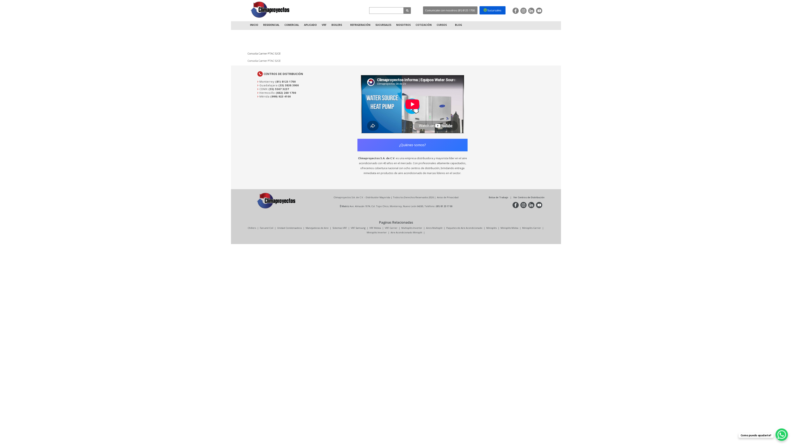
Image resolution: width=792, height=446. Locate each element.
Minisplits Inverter (377, 232)
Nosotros (403, 25)
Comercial (291, 25)
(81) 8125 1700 (285, 81)
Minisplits (491, 227)
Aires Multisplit (434, 227)
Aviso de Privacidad (447, 197)
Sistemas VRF (339, 227)
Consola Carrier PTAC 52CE (264, 53)
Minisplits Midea (509, 227)
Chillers (252, 227)
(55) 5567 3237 (279, 89)
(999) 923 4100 (280, 96)
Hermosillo (267, 93)
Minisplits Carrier (531, 227)
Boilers (336, 25)
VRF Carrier (391, 227)
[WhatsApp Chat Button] (782, 434)
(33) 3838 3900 (288, 85)
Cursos (442, 25)
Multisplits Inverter (411, 227)
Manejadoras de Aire (317, 227)
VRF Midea (375, 227)
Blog (458, 25)
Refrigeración (360, 25)
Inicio (254, 25)
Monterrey (267, 81)
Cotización (424, 25)
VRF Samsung (358, 227)
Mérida (264, 96)
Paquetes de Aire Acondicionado (464, 227)
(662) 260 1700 (286, 93)
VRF (324, 25)
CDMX (263, 89)
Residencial (271, 25)
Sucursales (383, 25)
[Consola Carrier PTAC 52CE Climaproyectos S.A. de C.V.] (270, 9)
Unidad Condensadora (289, 227)
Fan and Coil (266, 227)
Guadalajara (268, 85)
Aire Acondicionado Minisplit (406, 232)
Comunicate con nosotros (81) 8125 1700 (450, 10)
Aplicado (310, 25)
